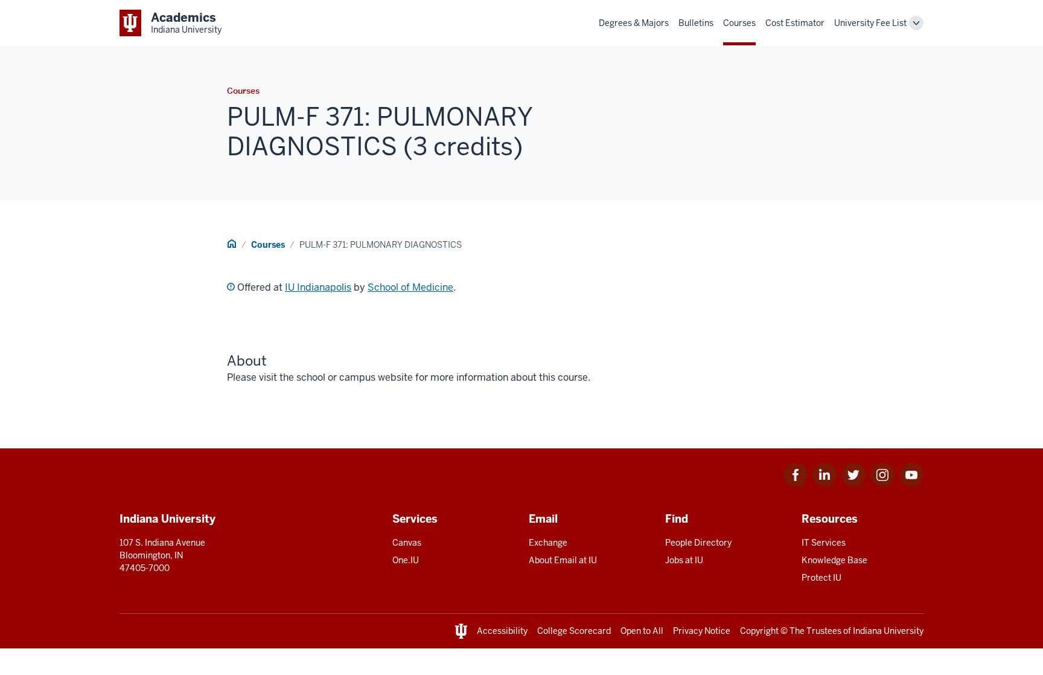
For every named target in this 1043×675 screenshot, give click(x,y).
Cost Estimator (795, 23)
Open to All (641, 630)
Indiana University (888, 630)
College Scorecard (574, 630)
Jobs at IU (684, 560)
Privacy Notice (701, 630)
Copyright (759, 630)
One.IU (405, 560)
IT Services (824, 542)
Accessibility (502, 630)
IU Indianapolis (318, 287)
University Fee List (870, 23)
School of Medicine (410, 287)
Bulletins (695, 23)
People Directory (698, 542)
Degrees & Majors (634, 23)
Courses (739, 23)
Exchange (548, 542)
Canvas (406, 542)
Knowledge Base (834, 560)
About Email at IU (563, 560)
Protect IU (821, 577)
